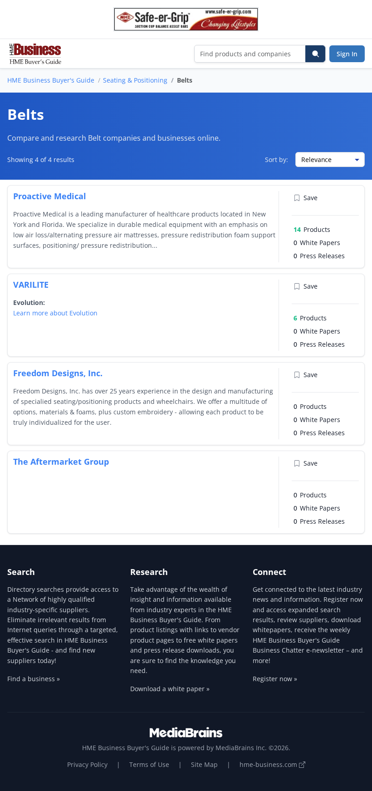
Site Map (204, 764)
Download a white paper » (170, 688)
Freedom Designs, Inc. (58, 373)
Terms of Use (149, 764)
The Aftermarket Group (61, 461)
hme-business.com (269, 764)
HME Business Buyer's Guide (50, 80)
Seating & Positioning (135, 80)
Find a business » (33, 678)
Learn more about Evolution (55, 313)
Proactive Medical (49, 196)
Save (310, 197)
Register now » (275, 678)
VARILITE (31, 284)
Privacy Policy (87, 764)
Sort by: (276, 159)
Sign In (347, 53)
